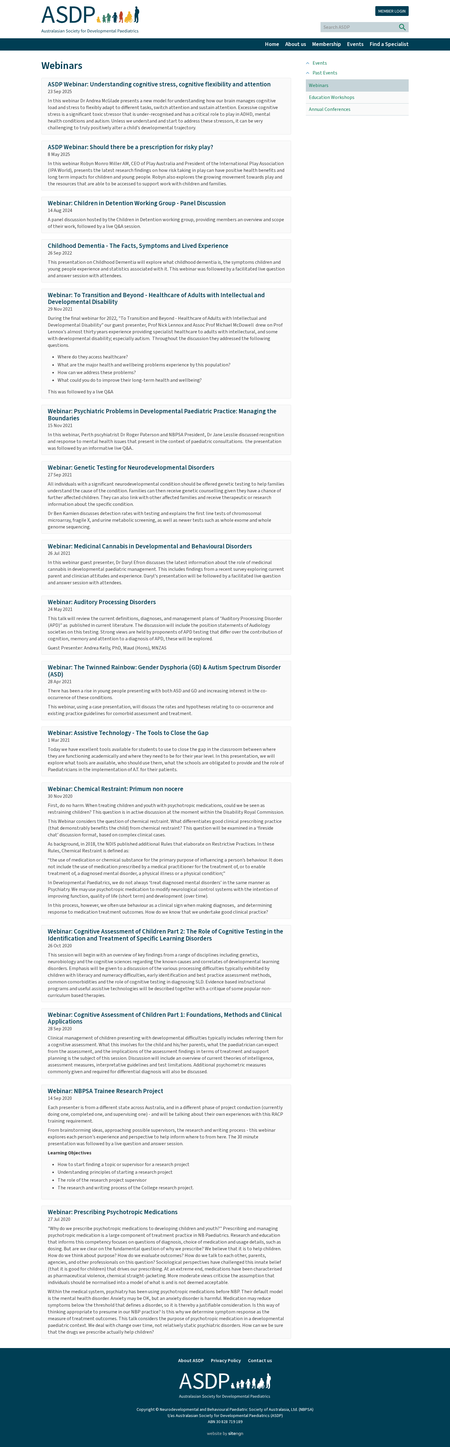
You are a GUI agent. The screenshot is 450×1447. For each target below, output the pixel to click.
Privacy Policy (226, 1360)
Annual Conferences (330, 109)
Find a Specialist (389, 44)
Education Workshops (331, 97)
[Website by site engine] (225, 1434)
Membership (326, 44)
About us (295, 44)
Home (272, 44)
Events (355, 44)
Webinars (318, 85)
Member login (392, 11)
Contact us (260, 1360)
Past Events (325, 73)
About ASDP (191, 1360)
